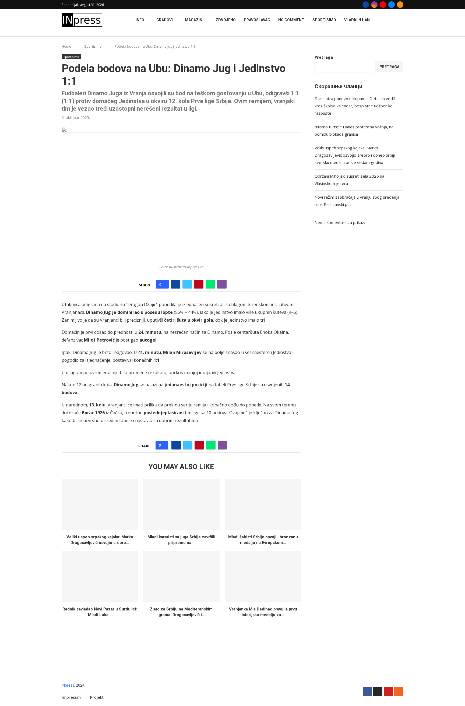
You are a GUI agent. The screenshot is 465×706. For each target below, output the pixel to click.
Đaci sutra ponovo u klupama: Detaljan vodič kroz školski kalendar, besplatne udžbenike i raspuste (355, 106)
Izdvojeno (225, 20)
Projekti (97, 697)
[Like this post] (164, 284)
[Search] (400, 33)
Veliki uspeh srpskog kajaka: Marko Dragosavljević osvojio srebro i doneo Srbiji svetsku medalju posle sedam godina (355, 155)
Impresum (71, 697)
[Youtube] (383, 4)
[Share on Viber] (222, 284)
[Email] (391, 4)
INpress (68, 685)
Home (66, 46)
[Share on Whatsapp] (210, 284)
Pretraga (324, 57)
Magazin (193, 20)
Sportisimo (324, 20)
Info (140, 20)
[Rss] (400, 4)
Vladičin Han (357, 20)
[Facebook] (365, 4)
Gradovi (164, 20)
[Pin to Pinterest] (198, 284)
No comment (291, 20)
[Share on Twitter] (187, 284)
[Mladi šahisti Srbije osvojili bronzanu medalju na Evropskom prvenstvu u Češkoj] (263, 504)
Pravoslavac (257, 20)
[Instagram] (374, 4)
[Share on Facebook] (175, 284)
